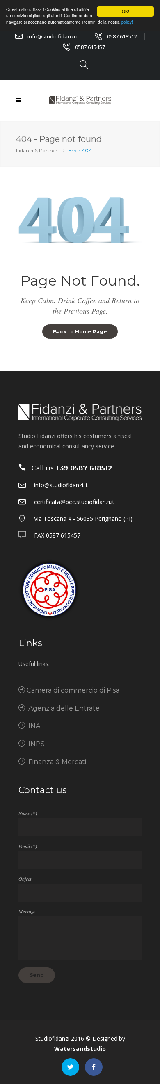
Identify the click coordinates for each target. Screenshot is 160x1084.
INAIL (35, 726)
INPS (35, 744)
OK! (125, 11)
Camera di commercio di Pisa (72, 690)
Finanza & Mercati (55, 762)
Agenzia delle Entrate (62, 708)
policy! (127, 22)
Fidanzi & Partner (36, 150)
